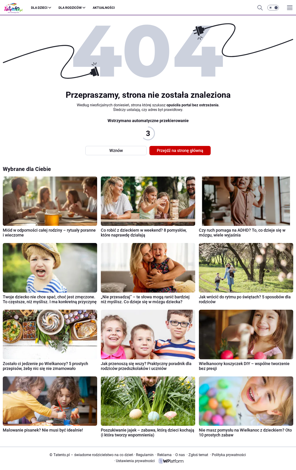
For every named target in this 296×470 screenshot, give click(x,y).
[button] (273, 7)
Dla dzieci (39, 7)
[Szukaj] (260, 7)
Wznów (116, 150)
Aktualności (104, 7)
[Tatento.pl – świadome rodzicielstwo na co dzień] (17, 7)
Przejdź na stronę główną (180, 150)
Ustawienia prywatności (134, 461)
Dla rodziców (70, 7)
